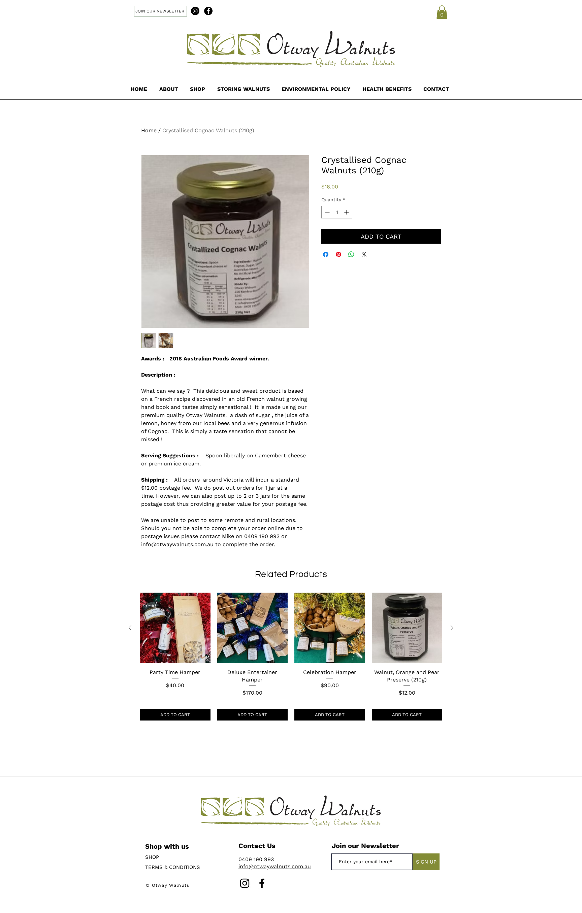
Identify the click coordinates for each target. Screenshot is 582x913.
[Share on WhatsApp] (351, 254)
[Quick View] (175, 628)
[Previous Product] (130, 628)
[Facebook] (208, 11)
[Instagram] (195, 11)
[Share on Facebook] (326, 254)
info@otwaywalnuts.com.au (274, 866)
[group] (291, 656)
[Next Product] (452, 628)
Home (149, 130)
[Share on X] (364, 254)
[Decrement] (326, 212)
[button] (442, 12)
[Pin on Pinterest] (338, 254)
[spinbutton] (337, 212)
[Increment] (347, 212)
